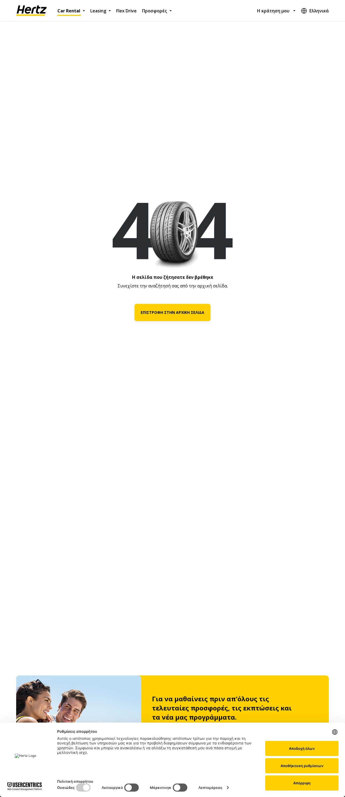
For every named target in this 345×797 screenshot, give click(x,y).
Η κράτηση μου (273, 11)
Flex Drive (126, 11)
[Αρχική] (31, 10)
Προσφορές (154, 11)
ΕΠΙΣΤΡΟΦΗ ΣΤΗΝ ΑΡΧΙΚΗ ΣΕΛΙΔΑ (172, 312)
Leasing (98, 11)
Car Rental (68, 11)
